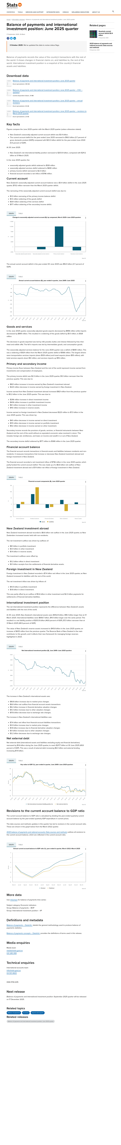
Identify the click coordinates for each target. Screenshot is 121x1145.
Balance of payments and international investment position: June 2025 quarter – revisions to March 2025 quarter (49, 112)
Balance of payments (14, 1013)
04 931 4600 (12, 973)
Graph (11, 213)
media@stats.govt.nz (15, 950)
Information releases (18, 19)
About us (96, 12)
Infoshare (13, 900)
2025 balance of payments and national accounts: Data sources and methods (37, 832)
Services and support (34, 12)
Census (66, 12)
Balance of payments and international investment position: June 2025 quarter (44, 81)
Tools (20, 12)
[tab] (11, 213)
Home (8, 19)
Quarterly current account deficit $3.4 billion (106, 33)
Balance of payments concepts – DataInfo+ (23, 933)
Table (20, 213)
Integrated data (53, 12)
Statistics (11, 12)
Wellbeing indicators (80, 12)
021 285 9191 (12, 953)
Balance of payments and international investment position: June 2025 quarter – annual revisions (48, 102)
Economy (26, 1013)
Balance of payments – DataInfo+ (19, 925)
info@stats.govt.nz (14, 970)
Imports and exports (37, 1013)
